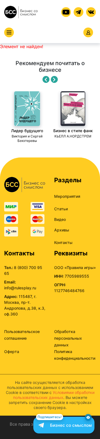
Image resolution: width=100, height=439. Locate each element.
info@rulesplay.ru (20, 287)
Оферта (11, 351)
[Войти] (88, 32)
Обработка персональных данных (68, 338)
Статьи (61, 208)
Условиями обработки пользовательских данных (53, 395)
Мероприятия (67, 196)
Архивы (61, 230)
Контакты (63, 242)
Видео (60, 219)
